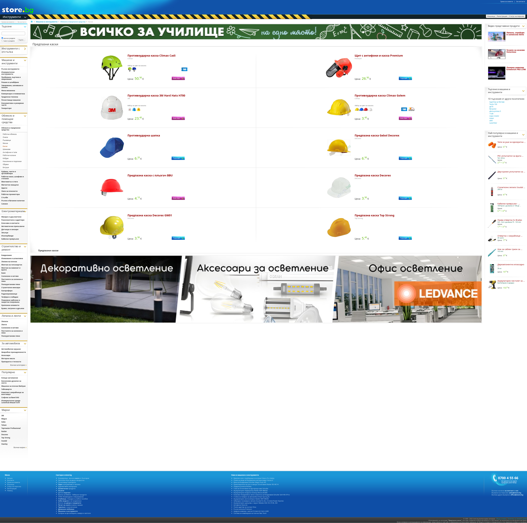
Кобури (6, 158)
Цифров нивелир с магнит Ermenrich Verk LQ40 (251, 511)
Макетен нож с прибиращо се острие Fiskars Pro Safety (254, 478)
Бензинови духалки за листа (11, 382)
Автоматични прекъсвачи (12, 226)
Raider (4, 431)
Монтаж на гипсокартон (11, 265)
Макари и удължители (11, 217)
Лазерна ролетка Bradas (242, 486)
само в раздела (9, 41)
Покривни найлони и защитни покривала (10, 301)
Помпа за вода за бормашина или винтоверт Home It (253, 480)
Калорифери (6, 291)
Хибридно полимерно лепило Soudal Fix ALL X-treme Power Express (259, 501)
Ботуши (6, 167)
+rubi (491, 113)
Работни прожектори (10, 194)
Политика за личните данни (517, 519)
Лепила (4, 321)
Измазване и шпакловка (12, 258)
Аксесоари (5, 355)
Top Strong (5, 438)
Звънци (4, 232)
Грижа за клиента (506, 1)
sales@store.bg (515, 493)
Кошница (10, 484)
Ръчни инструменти (10, 69)
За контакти (520, 1)
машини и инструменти (499, 91)
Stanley (4, 444)
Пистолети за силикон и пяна (12, 280)
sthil (491, 120)
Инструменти (12, 16)
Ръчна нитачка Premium (243, 509)
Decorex (4, 434)
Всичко (69, 503)
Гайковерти (6, 389)
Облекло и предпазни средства (73, 22)
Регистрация (11, 488)
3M (2, 415)
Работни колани (9, 155)
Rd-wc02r (493, 109)
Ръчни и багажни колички (13, 200)
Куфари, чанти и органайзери (8, 172)
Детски (64, 493)
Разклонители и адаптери (12, 220)
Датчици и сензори (9, 229)
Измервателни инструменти (8, 73)
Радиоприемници (9, 294)
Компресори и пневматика (13, 94)
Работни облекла (10, 134)
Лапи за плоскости (9, 191)
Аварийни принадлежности (13, 352)
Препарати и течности (11, 361)
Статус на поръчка (14, 486)
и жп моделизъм (69, 501)
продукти (66, 488)
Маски (5, 143)
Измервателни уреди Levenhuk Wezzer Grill (10, 401)
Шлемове (6, 149)
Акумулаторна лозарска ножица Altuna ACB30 (250, 493)
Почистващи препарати (67, 482)
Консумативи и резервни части (12, 104)
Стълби (4, 197)
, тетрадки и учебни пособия (73, 499)
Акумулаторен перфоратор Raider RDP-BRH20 (250, 491)
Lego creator (494, 116)
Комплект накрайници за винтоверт (12, 393)
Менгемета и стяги (9, 182)
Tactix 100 (493, 104)
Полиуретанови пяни (10, 284)
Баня (3, 273)
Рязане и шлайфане (10, 82)
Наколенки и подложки (12, 161)
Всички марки (19, 447)
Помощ (10, 491)
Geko (3, 422)
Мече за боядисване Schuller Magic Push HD (250, 482)
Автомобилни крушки (11, 349)
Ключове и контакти (10, 223)
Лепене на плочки (9, 261)
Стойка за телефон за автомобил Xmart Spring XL (252, 497)
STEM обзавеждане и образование (71, 497)
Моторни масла (8, 358)
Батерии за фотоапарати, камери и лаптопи (74, 513)
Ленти (4, 324)
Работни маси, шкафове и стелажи (12, 177)
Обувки (6, 164)
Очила (5, 137)
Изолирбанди (7, 236)
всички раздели (9, 38)
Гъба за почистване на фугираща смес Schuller (251, 488)
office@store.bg (517, 495)
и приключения (67, 507)
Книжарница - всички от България (73, 478)
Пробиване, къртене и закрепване (11, 78)
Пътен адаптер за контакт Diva (245, 507)
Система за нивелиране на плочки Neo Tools (250, 513)
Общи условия (501, 519)
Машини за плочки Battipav (13, 386)
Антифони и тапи (10, 152)
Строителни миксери (10, 287)
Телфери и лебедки (9, 297)
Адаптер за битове (496, 102)
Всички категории (17, 365)
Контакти (10, 480)
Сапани (4, 204)
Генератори (6, 108)
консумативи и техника (69, 484)
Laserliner (493, 123)
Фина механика (8, 90)
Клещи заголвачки (9, 378)
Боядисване (6, 255)
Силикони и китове (10, 276)
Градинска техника (9, 97)
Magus (4, 419)
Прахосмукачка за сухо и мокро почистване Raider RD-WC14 (256, 484)
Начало (10, 478)
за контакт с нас (511, 491)
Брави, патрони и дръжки (12, 308)
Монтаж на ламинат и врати (10, 269)
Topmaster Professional (11, 428)
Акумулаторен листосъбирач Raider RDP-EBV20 (251, 499)
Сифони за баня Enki (10, 397)
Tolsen (4, 425)
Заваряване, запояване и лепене (12, 86)
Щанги (4, 188)
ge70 (491, 106)
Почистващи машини (11, 100)
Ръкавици (7, 140)
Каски (5, 146)
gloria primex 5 (495, 111)
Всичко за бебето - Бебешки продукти (72, 495)
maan (491, 118)
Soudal (4, 441)
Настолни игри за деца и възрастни (71, 480)
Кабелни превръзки (10, 239)
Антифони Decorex (240, 505)
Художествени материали (67, 486)
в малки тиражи (70, 505)
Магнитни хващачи (10, 185)
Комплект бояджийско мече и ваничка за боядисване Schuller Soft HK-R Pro (262, 495)
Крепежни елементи (10, 305)
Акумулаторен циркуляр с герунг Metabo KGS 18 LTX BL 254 (255, 503)
